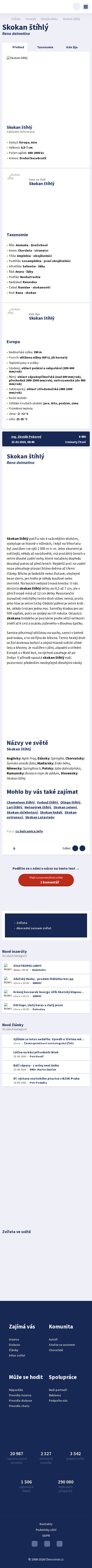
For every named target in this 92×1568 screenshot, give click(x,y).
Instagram (46, 1545)
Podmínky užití (46, 1530)
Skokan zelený (65, 807)
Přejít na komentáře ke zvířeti (46, 880)
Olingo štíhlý (70, 802)
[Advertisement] (46, 501)
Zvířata (16, 19)
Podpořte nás (58, 1401)
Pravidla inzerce (20, 1395)
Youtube (33, 1545)
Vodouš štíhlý (47, 802)
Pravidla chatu (19, 1406)
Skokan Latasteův (39, 817)
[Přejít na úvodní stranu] (4, 19)
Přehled (18, 47)
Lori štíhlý (14, 807)
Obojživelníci (49, 19)
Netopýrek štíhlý (38, 807)
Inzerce (14, 1339)
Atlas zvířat (17, 1355)
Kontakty (46, 1524)
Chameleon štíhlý (21, 802)
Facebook (58, 1545)
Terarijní (30, 19)
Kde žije (72, 47)
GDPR (46, 1536)
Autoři (53, 1339)
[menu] (86, 7)
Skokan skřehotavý (22, 812)
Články (13, 1350)
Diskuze (14, 1345)
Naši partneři (58, 1390)
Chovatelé (56, 1350)
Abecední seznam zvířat (34, 928)
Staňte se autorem (62, 1345)
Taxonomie (45, 47)
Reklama (55, 1395)
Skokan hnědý (51, 812)
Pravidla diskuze (20, 1401)
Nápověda (16, 1390)
